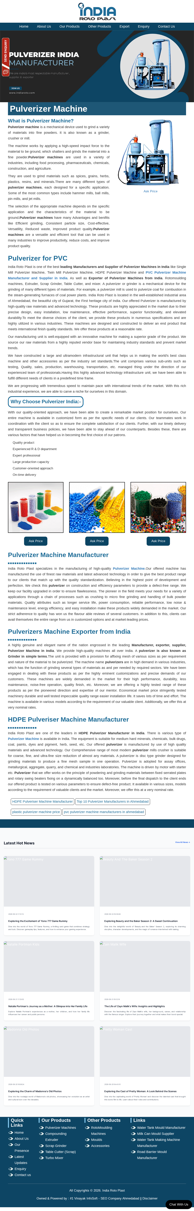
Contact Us (166, 26)
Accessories (100, 1146)
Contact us (23, 1175)
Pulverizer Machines (60, 1128)
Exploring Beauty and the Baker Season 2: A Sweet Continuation (141, 921)
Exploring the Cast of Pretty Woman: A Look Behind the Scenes (140, 1091)
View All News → (182, 842)
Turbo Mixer (54, 1158)
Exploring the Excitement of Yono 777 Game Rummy (37, 921)
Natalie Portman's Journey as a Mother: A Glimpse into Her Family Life (47, 1006)
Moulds (96, 1140)
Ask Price (150, 191)
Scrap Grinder (55, 1146)
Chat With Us (178, 1204)
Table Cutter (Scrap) (60, 1152)
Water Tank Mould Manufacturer (161, 1128)
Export (124, 26)
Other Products (99, 26)
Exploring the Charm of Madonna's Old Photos (35, 1091)
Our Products (69, 26)
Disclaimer (150, 1198)
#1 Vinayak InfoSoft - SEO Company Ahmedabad (104, 1198)
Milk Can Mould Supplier (155, 1134)
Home (23, 26)
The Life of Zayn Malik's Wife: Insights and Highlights (134, 1006)
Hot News (85, 914)
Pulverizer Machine (129, 568)
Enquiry (143, 26)
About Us (44, 26)
